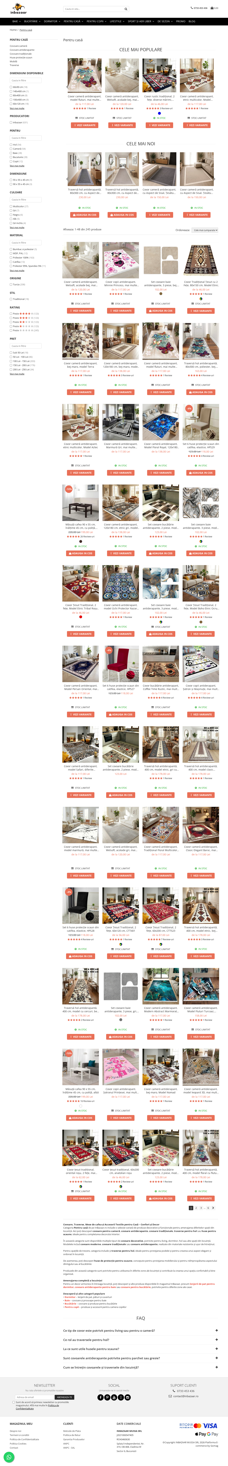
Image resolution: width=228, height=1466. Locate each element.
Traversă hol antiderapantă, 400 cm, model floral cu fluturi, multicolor (201, 1171)
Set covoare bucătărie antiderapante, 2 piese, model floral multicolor (161, 1171)
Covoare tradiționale (21, 53)
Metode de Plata (72, 1431)
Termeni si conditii (19, 1435)
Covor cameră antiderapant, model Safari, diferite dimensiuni (80, 767)
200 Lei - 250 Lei (21, 369)
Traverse (14, 65)
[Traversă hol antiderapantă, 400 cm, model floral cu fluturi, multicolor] (201, 1148)
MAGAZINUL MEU (21, 1423)
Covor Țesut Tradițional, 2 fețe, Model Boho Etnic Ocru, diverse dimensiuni (201, 606)
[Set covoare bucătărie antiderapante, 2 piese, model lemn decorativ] (160, 503)
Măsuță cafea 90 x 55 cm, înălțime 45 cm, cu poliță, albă (81, 1090)
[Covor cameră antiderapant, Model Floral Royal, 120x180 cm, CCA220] (160, 422)
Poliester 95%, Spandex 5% (27, 266)
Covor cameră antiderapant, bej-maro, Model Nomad (161, 1090)
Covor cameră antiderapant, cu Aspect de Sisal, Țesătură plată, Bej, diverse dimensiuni (197, 191)
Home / (14, 29)
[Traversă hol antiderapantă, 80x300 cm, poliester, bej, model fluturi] (201, 341)
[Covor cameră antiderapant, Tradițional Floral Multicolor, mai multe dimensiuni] (160, 825)
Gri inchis (18, 223)
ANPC (66, 1443)
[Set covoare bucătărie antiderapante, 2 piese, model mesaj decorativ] (120, 744)
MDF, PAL (18, 253)
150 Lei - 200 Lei (21, 365)
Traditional (18, 299)
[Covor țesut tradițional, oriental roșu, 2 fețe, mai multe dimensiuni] (80, 1148)
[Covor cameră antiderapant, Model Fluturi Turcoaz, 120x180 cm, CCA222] (201, 986)
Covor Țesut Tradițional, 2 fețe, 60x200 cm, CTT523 (161, 929)
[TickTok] (121, 1397)
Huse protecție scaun (21, 57)
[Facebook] (100, 1397)
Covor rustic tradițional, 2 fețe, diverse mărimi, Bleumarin (159, 98)
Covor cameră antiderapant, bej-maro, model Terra (80, 365)
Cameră (17, 148)
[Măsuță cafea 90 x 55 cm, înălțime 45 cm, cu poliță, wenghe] (80, 503)
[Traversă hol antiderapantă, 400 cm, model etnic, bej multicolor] (201, 905)
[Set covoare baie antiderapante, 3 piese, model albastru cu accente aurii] (160, 583)
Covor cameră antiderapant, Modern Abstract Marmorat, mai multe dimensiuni (161, 1009)
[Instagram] (128, 1397)
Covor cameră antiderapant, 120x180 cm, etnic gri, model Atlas (121, 526)
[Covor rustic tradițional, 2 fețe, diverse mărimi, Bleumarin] (159, 75)
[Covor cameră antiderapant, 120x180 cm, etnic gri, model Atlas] (120, 503)
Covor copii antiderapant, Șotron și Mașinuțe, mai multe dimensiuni (201, 687)
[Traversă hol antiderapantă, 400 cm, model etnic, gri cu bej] (160, 744)
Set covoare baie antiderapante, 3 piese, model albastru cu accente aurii (161, 606)
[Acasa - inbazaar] (27, 9)
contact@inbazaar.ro (185, 1396)
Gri (14, 210)
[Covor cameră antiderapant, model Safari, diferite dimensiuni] (80, 744)
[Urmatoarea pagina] (213, 1208)
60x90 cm (18, 87)
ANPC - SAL (69, 1447)
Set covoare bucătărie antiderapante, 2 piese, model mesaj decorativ (121, 767)
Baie (15, 153)
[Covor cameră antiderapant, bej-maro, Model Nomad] (160, 1067)
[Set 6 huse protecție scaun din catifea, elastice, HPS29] (201, 422)
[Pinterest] (107, 1397)
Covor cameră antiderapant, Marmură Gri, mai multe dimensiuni (121, 445)
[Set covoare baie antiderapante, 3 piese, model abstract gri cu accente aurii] (201, 503)
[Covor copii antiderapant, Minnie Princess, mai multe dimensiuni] (120, 260)
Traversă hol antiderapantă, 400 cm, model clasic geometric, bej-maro (200, 767)
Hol (15, 144)
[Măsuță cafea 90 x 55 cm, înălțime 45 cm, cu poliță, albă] (80, 1067)
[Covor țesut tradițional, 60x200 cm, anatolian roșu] (120, 1148)
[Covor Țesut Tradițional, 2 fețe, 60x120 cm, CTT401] (120, 905)
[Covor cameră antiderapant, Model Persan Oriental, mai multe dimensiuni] (80, 664)
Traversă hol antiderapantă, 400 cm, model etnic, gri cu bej (160, 767)
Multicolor (18, 206)
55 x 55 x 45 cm (21, 179)
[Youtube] (114, 1397)
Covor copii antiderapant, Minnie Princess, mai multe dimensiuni (120, 283)
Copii (15, 161)
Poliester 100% (20, 257)
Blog (192, 21)
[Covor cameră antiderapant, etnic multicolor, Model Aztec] (197, 75)
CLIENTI (68, 1423)
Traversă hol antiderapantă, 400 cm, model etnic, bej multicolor (200, 929)
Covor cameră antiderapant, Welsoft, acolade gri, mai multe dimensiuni (121, 848)
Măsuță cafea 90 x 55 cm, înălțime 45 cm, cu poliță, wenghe (81, 526)
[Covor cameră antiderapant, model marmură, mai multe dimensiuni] (80, 825)
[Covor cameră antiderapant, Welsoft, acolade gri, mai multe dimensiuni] (120, 825)
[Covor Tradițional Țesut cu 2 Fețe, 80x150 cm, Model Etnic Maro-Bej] (201, 260)
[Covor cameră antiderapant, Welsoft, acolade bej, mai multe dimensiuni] (122, 75)
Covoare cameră (18, 45)
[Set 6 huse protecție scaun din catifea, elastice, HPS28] (80, 905)
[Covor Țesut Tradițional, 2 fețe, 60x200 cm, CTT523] (160, 905)
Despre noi (15, 1431)
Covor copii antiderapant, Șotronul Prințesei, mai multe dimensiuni (120, 1090)
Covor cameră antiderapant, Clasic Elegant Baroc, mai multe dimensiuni (201, 848)
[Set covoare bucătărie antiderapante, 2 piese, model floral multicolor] (160, 1148)
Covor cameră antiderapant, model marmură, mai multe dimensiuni (80, 848)
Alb (14, 218)
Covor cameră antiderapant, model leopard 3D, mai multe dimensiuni (200, 1090)
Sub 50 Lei (18, 352)
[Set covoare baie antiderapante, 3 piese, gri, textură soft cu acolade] (120, 986)
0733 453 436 (185, 1391)
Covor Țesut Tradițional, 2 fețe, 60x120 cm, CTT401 (120, 929)
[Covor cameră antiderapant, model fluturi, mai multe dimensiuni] (85, 75)
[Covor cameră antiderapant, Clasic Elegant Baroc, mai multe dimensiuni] (201, 825)
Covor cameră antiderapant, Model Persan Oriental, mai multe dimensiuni (80, 687)
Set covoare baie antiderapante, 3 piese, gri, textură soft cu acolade (121, 1009)
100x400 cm (19, 99)
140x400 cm (19, 91)
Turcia (16, 284)
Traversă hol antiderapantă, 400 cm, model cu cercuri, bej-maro (81, 1009)
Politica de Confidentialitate (24, 1439)
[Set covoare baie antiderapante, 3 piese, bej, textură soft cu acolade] (160, 260)
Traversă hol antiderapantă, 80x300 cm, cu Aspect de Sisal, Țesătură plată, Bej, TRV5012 (122, 191)
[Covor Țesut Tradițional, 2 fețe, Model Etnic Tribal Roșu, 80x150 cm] (80, 583)
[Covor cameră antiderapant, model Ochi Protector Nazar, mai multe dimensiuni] (120, 583)
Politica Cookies (18, 1443)
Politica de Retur (72, 1435)
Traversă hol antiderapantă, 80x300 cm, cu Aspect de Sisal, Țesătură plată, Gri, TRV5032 (84, 191)
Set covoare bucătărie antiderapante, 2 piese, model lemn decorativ (161, 526)
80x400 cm (18, 95)
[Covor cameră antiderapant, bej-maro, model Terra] (80, 341)
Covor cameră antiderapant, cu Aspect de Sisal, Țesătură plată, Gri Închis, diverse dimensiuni (159, 191)
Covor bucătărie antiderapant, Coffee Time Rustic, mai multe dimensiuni (161, 687)
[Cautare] (126, 9)
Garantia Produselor (74, 1439)
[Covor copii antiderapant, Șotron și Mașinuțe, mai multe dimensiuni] (201, 664)
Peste (16, 313)
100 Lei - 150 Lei (21, 361)
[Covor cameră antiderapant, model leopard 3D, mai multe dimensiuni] (201, 1067)
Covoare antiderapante (22, 49)
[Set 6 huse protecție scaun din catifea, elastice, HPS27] (120, 664)
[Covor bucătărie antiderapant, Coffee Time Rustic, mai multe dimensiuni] (160, 664)
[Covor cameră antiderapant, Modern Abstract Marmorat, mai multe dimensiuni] (160, 986)
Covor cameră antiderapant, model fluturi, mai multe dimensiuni (84, 98)
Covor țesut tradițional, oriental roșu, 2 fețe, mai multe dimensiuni (80, 1171)
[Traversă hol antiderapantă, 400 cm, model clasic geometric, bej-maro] (201, 744)
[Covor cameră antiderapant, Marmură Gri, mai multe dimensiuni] (120, 422)
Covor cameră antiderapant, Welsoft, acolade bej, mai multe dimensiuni (122, 98)
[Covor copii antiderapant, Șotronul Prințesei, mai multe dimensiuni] (120, 1067)
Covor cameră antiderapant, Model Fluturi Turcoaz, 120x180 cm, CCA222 (201, 1009)
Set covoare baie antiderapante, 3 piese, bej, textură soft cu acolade (160, 283)
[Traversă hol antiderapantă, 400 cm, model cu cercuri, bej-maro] (80, 986)
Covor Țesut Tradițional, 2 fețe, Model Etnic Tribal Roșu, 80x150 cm (80, 606)
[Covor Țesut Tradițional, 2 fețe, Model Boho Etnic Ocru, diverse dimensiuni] (201, 583)
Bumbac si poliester (23, 249)
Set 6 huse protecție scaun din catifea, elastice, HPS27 (121, 687)
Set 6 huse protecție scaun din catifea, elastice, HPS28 (81, 929)
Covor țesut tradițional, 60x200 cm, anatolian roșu (120, 1171)
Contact (14, 1447)
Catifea (16, 261)
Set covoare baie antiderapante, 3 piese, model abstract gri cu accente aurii (201, 526)
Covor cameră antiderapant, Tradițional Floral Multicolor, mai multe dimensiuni (161, 848)
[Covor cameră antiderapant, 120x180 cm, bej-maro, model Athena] (120, 341)
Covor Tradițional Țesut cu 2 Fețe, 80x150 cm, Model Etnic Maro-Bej (201, 283)
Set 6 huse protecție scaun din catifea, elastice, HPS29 (201, 445)
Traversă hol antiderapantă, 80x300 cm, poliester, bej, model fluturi (200, 365)
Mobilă (13, 61)
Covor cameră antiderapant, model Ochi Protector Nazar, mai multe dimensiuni (121, 606)
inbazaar (17, 122)
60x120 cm (18, 103)
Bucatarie (18, 157)
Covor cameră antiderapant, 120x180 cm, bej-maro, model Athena (120, 365)
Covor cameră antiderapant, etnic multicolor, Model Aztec (197, 98)
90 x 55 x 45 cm (21, 184)
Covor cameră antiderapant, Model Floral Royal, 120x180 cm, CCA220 (161, 445)
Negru (16, 214)
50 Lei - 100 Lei (20, 356)
